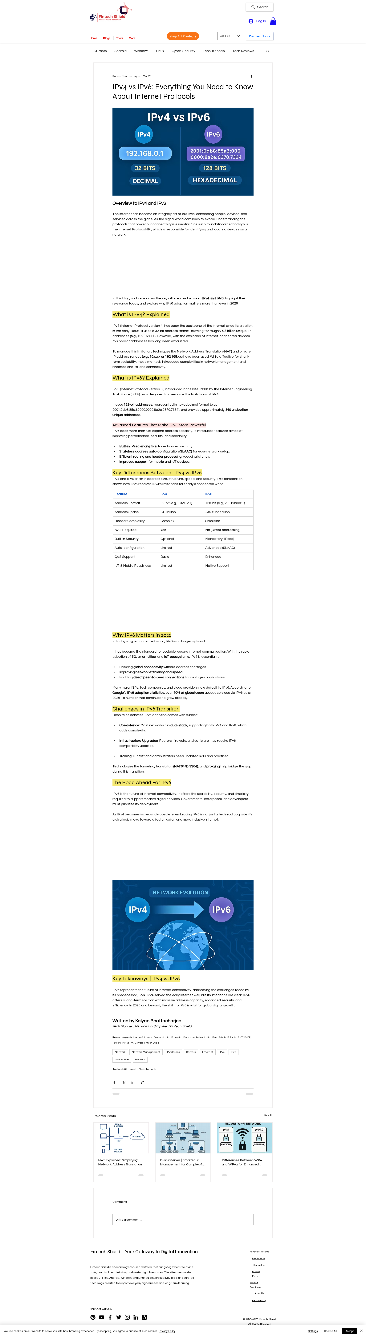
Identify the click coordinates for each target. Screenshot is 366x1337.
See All (268, 1115)
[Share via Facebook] (114, 1082)
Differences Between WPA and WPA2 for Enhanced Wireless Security (242, 1162)
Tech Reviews (243, 51)
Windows (141, 51)
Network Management (146, 1052)
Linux (160, 51)
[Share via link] (142, 1082)
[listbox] (230, 36)
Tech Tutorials (214, 51)
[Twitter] (118, 1317)
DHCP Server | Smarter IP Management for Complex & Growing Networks (181, 1162)
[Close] (361, 1331)
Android (120, 51)
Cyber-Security (183, 51)
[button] (273, 21)
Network (120, 1052)
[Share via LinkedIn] (133, 1082)
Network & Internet (124, 1069)
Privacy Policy (167, 1331)
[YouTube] (101, 1317)
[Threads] (144, 1317)
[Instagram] (127, 1317)
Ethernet (207, 1052)
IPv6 (233, 1052)
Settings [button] (313, 1331)
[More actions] (251, 76)
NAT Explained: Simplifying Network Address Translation (120, 1162)
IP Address (173, 1052)
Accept (349, 1331)
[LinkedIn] (135, 1317)
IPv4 (222, 1052)
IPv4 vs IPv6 (122, 1059)
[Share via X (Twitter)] (123, 1082)
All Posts (100, 51)
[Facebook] (110, 1317)
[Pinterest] (93, 1317)
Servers (191, 1052)
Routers (140, 1059)
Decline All (330, 1331)
